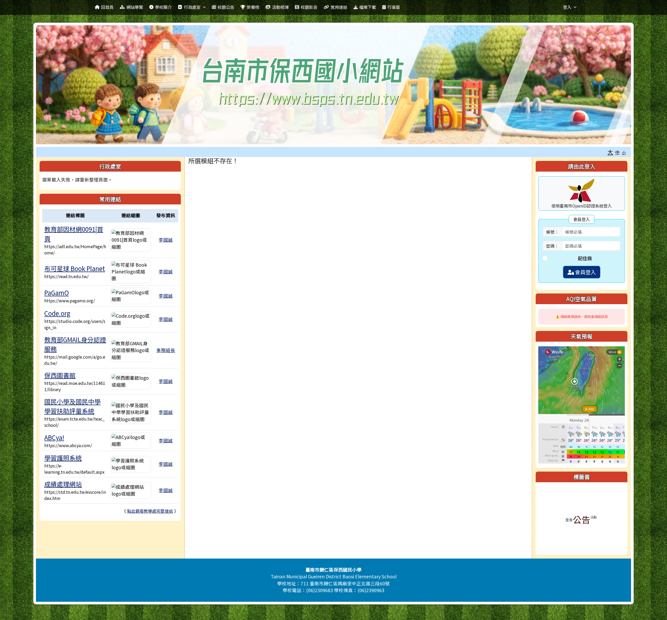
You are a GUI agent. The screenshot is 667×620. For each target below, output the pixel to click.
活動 (593, 517)
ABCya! (54, 437)
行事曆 (393, 7)
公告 (581, 519)
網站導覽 (134, 7)
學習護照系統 (63, 457)
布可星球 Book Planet (74, 268)
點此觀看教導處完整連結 (150, 511)
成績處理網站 (63, 484)
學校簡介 (163, 7)
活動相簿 (280, 7)
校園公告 (226, 7)
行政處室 (192, 7)
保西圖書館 (60, 375)
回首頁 (107, 7)
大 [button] (610, 152)
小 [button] (624, 152)
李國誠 (166, 239)
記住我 (585, 258)
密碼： (552, 246)
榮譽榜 (253, 7)
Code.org (57, 313)
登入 (567, 7)
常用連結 (339, 7)
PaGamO (56, 292)
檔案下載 (367, 7)
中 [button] (617, 152)
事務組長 (165, 350)
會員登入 (585, 272)
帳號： (552, 232)
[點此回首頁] (333, 84)
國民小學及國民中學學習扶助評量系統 (72, 406)
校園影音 (309, 7)
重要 (569, 519)
